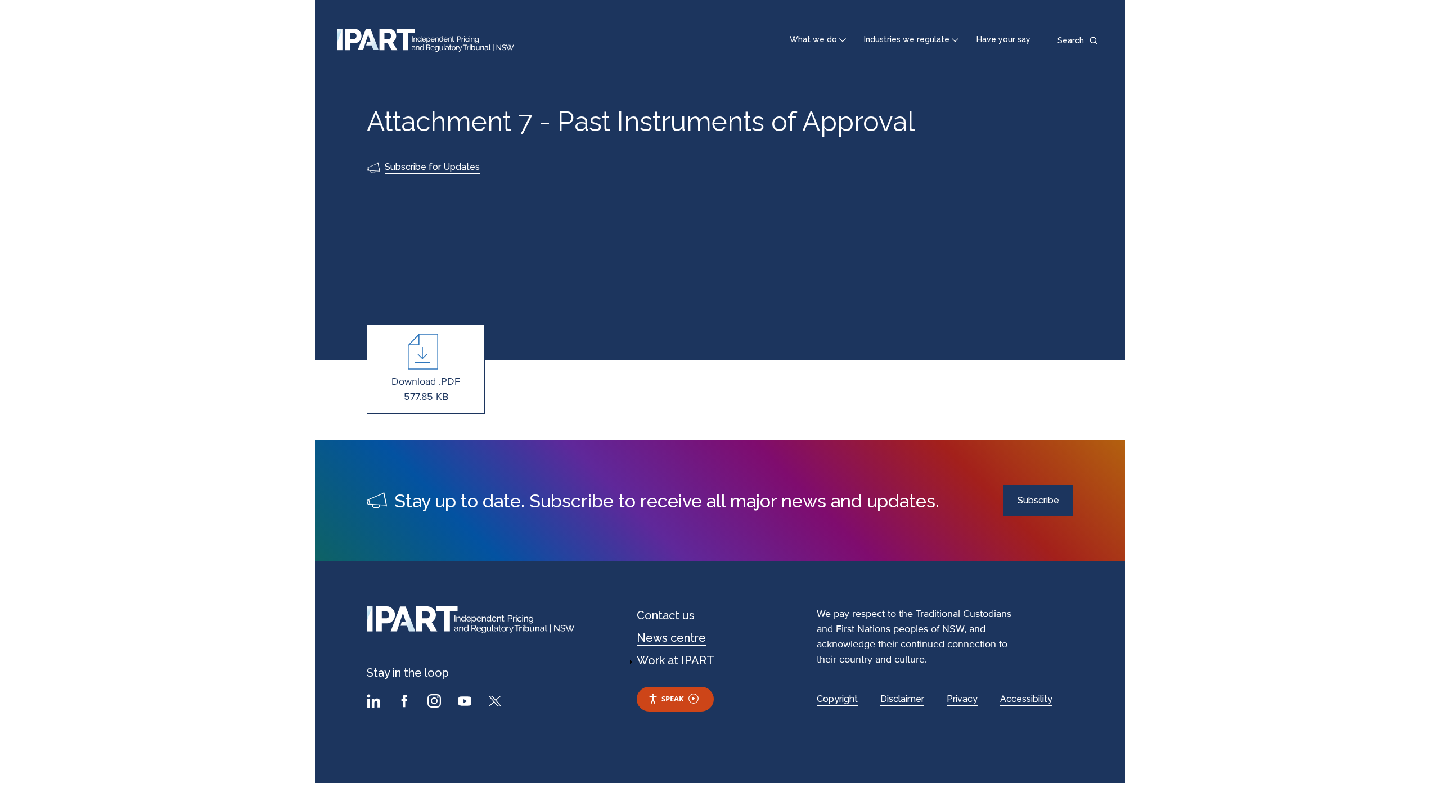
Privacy (962, 699)
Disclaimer (902, 699)
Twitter (496, 702)
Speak (673, 699)
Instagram (436, 702)
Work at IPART (675, 660)
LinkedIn (375, 702)
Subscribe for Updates (432, 166)
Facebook (405, 702)
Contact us (666, 615)
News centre (671, 638)
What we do (813, 39)
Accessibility (1026, 699)
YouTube (466, 702)
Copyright (837, 699)
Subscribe (1038, 500)
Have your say (1003, 39)
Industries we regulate (907, 39)
